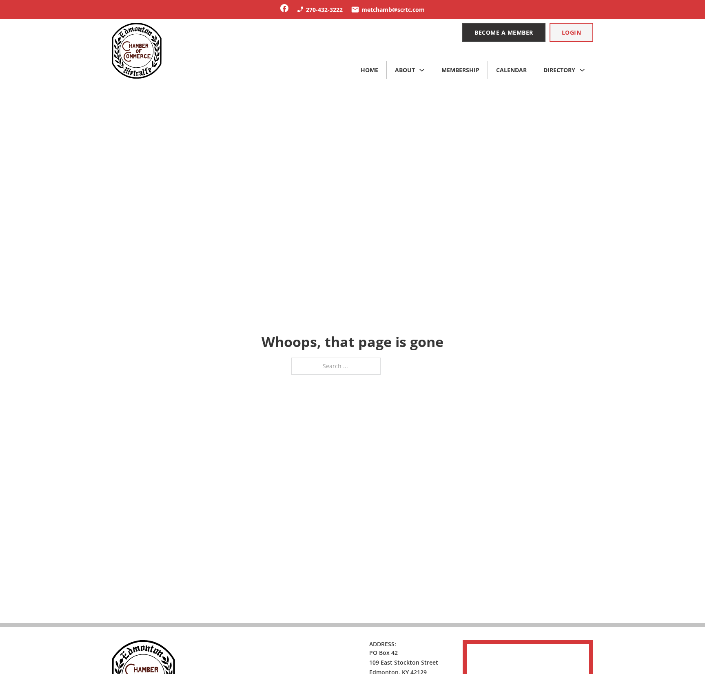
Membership (460, 70)
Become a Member (503, 32)
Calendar (511, 70)
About (405, 70)
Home (369, 70)
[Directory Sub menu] (582, 70)
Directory (559, 70)
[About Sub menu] (422, 70)
